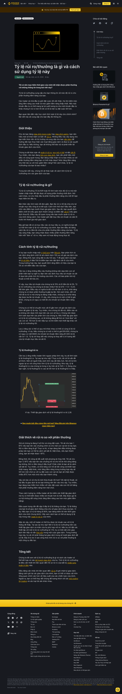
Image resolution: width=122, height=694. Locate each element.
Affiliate (97, 617)
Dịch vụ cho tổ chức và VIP (81, 622)
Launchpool (55, 634)
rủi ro (49, 137)
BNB (96, 622)
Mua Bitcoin (77, 657)
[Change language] (114, 3)
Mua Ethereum (78, 667)
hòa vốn (39, 532)
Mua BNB (76, 660)
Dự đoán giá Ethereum (80, 652)
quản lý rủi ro (46, 152)
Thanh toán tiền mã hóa (59, 624)
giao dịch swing (61, 134)
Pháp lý (33, 629)
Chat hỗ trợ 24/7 (100, 641)
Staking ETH (55, 639)
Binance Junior (56, 627)
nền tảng (68, 139)
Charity (54, 647)
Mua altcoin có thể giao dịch (82, 670)
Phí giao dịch (99, 650)
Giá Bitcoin (77, 641)
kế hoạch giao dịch (43, 560)
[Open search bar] (90, 3)
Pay (53, 622)
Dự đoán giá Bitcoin (79, 650)
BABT (53, 642)
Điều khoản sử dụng (79, 684)
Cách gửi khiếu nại (100, 665)
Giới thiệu (98, 619)
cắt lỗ (73, 152)
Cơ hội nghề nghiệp (36, 619)
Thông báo (34, 622)
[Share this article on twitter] (94, 23)
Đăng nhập (97, 3)
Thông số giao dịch (100, 657)
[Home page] (13, 3)
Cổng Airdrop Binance (101, 660)
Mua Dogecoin (78, 665)
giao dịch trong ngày (42, 134)
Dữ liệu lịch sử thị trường (102, 627)
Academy (55, 629)
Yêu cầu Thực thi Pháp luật (103, 662)
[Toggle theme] (118, 3)
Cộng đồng (34, 642)
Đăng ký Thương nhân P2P (81, 617)
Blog (32, 639)
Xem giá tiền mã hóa (80, 638)
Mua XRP (76, 662)
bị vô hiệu (25, 260)
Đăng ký (106, 3)
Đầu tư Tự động (56, 637)
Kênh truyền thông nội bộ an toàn (40, 656)
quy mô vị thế (58, 152)
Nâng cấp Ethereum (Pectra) (82, 655)
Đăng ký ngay (104, 155)
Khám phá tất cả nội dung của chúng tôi (59, 603)
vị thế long (45, 253)
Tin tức (33, 624)
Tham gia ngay (75, 10)
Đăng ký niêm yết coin (80, 619)
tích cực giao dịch (47, 155)
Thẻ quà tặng (56, 632)
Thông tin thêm (35, 617)
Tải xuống (33, 649)
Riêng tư (33, 634)
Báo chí (33, 627)
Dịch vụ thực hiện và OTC (102, 624)
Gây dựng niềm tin (36, 637)
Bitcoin (57, 253)
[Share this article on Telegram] (106, 23)
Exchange (55, 617)
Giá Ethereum (77, 643)
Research (55, 644)
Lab (75, 624)
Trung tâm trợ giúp (100, 643)
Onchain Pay (77, 627)
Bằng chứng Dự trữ (100, 632)
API (96, 652)
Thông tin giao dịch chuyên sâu (104, 629)
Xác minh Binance (100, 655)
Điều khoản (34, 632)
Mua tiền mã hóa (57, 619)
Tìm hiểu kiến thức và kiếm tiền (83, 636)
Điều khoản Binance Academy (104, 684)
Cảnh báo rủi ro (35, 644)
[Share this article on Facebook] (100, 23)
